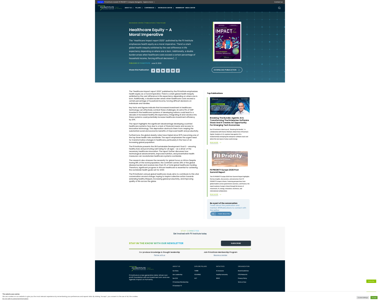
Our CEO (175, 278)
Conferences (149, 8)
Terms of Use (242, 282)
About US (176, 266)
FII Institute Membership (180, 282)
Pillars (138, 8)
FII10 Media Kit (242, 274)
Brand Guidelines (243, 271)
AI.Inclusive (220, 271)
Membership (180, 8)
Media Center (190, 8)
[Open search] (279, 8)
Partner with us (159, 255)
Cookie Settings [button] (363, 298)
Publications (150, 23)
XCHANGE (197, 274)
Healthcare (161, 23)
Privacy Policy (242, 278)
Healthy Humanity (222, 274)
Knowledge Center (165, 8)
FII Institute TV (177, 286)
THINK (196, 271)
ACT (195, 278)
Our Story (175, 271)
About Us (128, 8)
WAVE (218, 278)
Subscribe (236, 243)
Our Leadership (177, 274)
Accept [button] (374, 298)
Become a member (220, 255)
